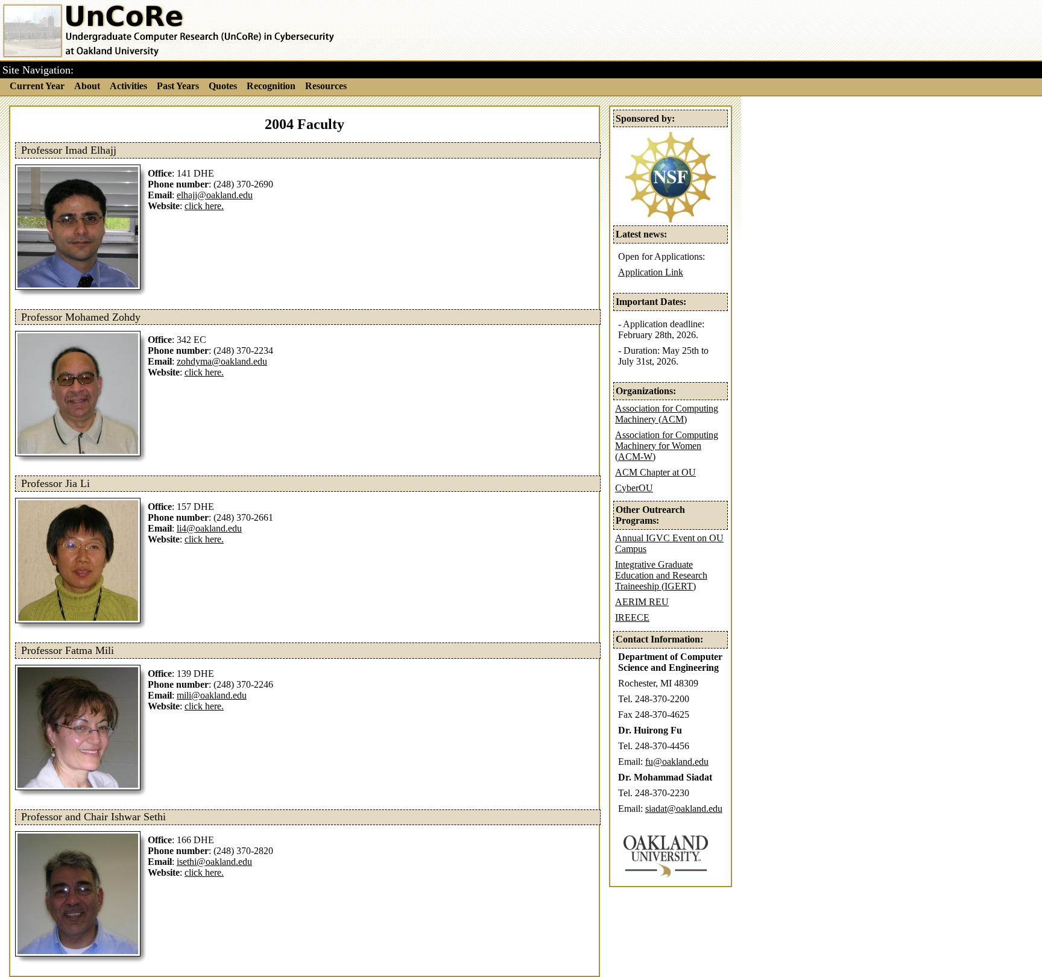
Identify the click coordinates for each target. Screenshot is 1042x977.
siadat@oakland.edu (683, 808)
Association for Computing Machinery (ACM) (666, 413)
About (87, 86)
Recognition (271, 86)
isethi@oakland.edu (214, 861)
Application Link (650, 272)
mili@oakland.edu (212, 695)
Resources (326, 86)
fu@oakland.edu (677, 761)
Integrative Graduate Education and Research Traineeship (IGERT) (661, 575)
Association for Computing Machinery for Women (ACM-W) (666, 446)
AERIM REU (642, 602)
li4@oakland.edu (209, 528)
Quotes (223, 86)
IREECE (632, 617)
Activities (128, 86)
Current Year (37, 86)
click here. (204, 206)
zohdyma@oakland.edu (222, 361)
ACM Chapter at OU (655, 472)
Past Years (178, 86)
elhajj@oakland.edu (215, 195)
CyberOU (634, 488)
